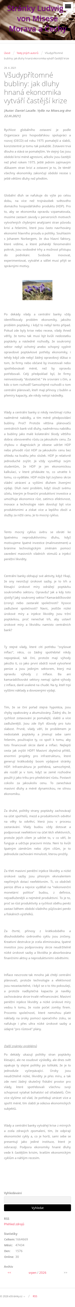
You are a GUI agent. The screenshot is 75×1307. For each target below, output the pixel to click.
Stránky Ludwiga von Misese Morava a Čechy (37, 18)
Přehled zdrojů (14, 1224)
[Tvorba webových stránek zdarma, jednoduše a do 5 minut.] (24, 1296)
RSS (35, 1296)
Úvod (7, 53)
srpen (32, 1273)
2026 (42, 1273)
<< (9, 1273)
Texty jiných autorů (27, 53)
